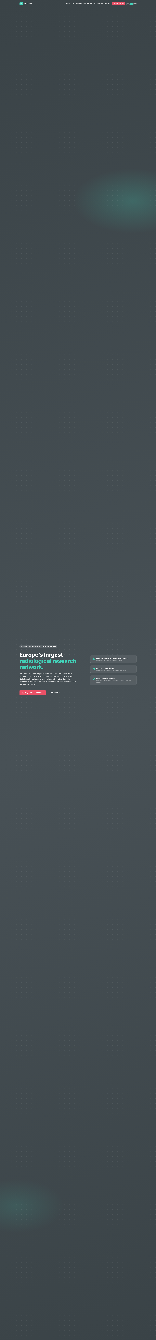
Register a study (118, 3)
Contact (107, 4)
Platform (79, 4)
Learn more (55, 693)
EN (131, 3)
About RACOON (68, 4)
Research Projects (89, 4)
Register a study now (34, 692)
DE (128, 3)
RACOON (28, 4)
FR (135, 3)
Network (100, 4)
